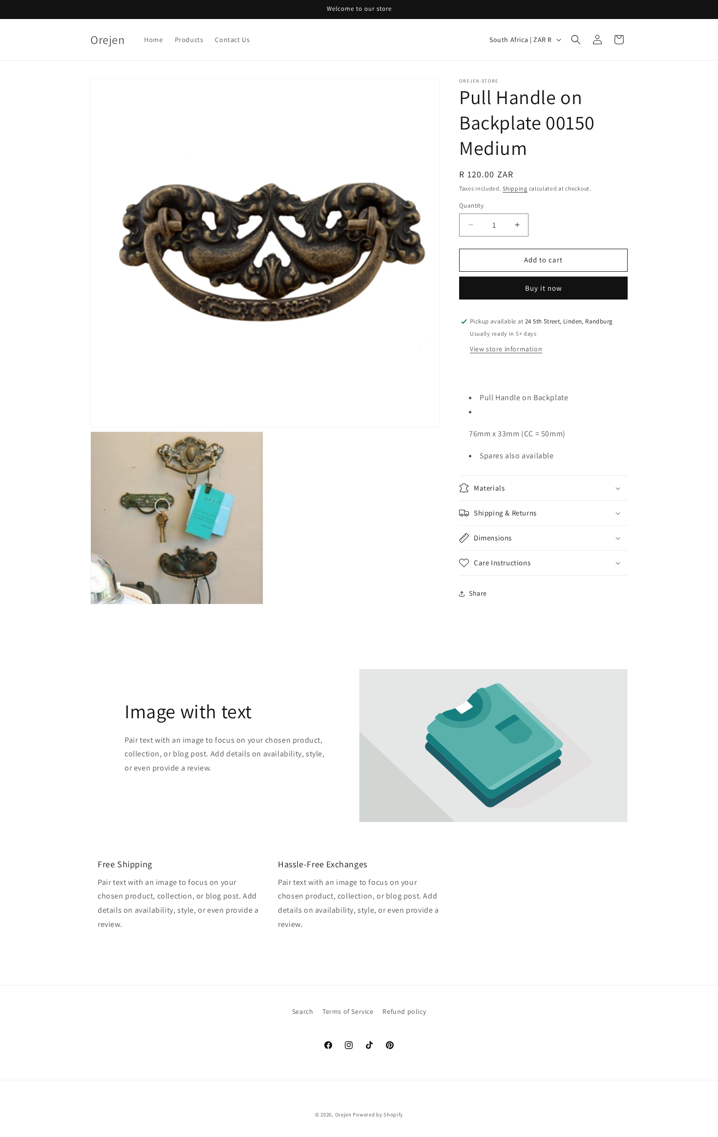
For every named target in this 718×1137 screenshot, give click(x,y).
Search (303, 1011)
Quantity (471, 205)
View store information (506, 348)
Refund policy (404, 1011)
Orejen (343, 1114)
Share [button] (478, 593)
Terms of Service (348, 1011)
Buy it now (543, 288)
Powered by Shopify (378, 1114)
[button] (576, 39)
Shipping (515, 188)
